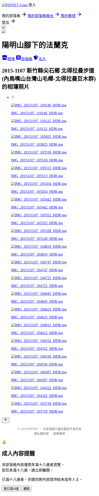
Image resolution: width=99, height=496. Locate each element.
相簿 (11, 59)
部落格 (27, 59)
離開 (26, 488)
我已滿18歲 (11, 488)
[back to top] (5, 420)
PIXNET (33, 429)
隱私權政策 (41, 433)
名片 (42, 59)
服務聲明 (59, 433)
